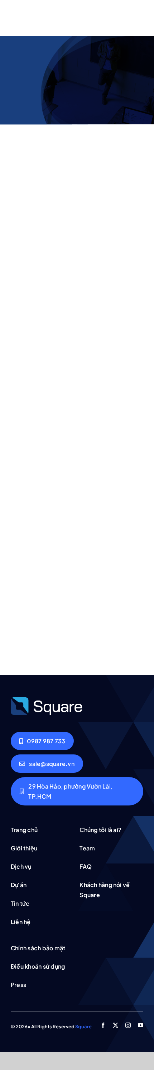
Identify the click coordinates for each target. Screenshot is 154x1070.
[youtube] (140, 1025)
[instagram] (128, 1025)
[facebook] (103, 1025)
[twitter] (115, 1025)
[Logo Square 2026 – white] (46, 699)
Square (83, 1026)
